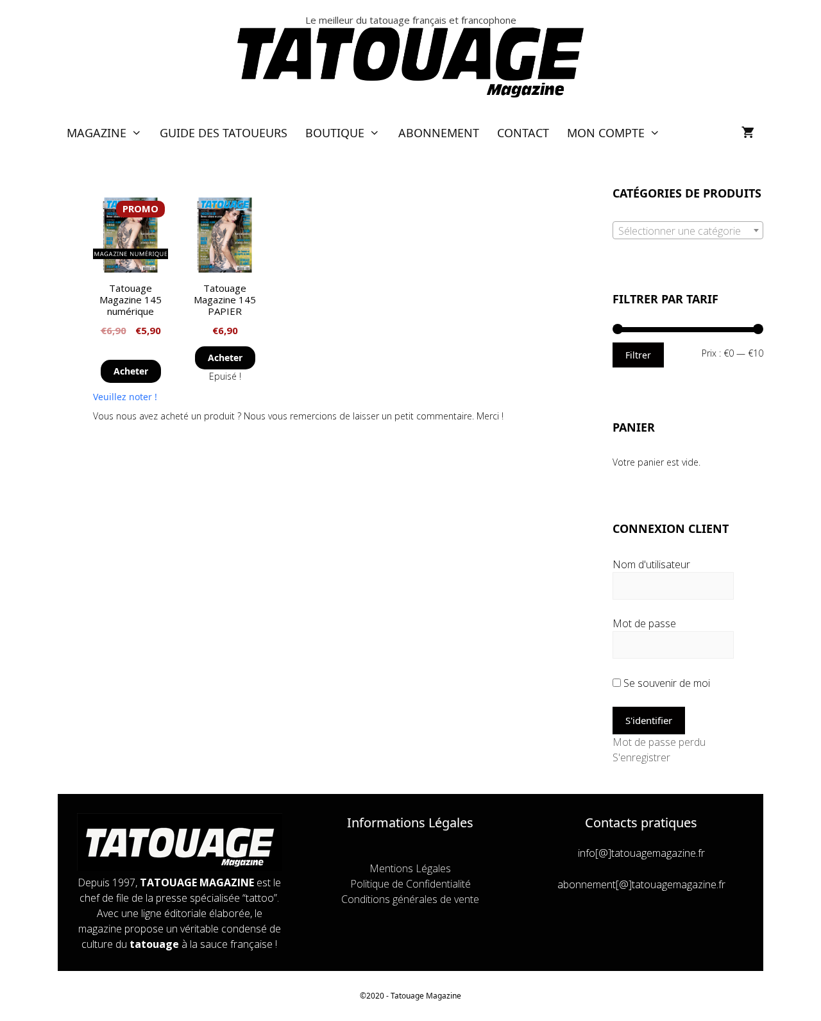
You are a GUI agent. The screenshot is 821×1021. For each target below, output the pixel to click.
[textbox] (688, 231)
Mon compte (606, 132)
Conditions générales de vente (410, 899)
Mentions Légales (410, 868)
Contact (523, 132)
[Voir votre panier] (747, 133)
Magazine (96, 132)
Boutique (334, 132)
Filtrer (638, 355)
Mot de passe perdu (659, 742)
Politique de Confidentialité (410, 884)
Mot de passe (644, 623)
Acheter (131, 371)
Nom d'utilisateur (651, 564)
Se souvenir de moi (665, 683)
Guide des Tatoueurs (223, 132)
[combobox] (688, 230)
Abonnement (438, 132)
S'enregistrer (641, 757)
